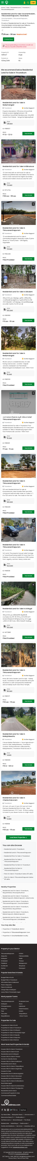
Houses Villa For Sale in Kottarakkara (12, 1081)
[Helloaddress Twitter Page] (5, 1110)
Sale (7, 7)
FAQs (27, 1158)
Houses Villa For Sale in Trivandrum (11, 1049)
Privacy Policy (12, 1158)
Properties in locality (15, 936)
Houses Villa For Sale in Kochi (10, 1052)
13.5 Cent (10, 310)
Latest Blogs (14, 1123)
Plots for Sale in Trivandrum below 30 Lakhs (18, 874)
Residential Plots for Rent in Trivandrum (17, 865)
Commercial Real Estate (8, 1095)
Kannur (3, 968)
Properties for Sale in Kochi (9, 1025)
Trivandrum (25, 7)
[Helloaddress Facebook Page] (2, 1110)
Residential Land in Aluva (8, 1064)
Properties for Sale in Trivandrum (11, 1028)
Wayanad (22, 966)
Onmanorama (29, 1114)
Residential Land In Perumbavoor (11, 1078)
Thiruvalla (4, 1013)
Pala (2, 1011)
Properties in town (16, 932)
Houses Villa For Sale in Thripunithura (12, 1066)
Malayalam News (17, 1114)
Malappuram (23, 963)
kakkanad (22, 1006)
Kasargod (22, 968)
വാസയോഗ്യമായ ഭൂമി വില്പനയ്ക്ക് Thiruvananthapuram (17, 418)
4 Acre (9, 755)
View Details (28, 133)
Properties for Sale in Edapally (10, 1035)
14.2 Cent (10, 566)
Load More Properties (17, 837)
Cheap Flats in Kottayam (8, 990)
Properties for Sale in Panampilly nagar (13, 1033)
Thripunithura (23, 1013)
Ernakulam (4, 961)
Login (33, 2)
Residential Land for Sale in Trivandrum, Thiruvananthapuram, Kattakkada (16, 918)
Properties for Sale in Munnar (10, 1040)
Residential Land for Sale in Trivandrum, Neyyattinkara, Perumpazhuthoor (16, 892)
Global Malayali (17, 1120)
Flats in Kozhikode (6, 987)
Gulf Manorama (6, 1120)
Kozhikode (4, 966)
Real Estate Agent (6, 1083)
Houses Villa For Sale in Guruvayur (11, 1076)
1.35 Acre (10, 124)
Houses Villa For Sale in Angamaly (11, 1069)
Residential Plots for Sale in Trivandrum (17, 856)
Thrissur (21, 961)
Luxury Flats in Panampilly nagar (10, 992)
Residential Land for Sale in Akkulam (18, 291)
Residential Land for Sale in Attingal (17, 608)
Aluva (20, 1004)
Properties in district (13, 929)
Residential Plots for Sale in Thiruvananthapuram (13, 860)
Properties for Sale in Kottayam (10, 1030)
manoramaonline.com (22, 1154)
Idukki (20, 958)
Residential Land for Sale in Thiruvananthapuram (14, 229)
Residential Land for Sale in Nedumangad (14, 103)
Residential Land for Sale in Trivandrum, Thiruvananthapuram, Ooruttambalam (16, 902)
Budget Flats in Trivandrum (9, 980)
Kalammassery (23, 1009)
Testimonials (24, 1123)
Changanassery (6, 1006)
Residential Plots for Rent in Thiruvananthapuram (13, 869)
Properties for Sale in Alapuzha (10, 1037)
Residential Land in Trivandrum (14, 849)
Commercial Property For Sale (10, 1093)
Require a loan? (22, 34)
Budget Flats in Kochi (7, 977)
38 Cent (9, 691)
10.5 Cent (10, 627)
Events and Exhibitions (8, 1126)
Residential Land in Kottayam (10, 1054)
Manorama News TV (7, 1117)
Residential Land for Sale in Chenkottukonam (14, 799)
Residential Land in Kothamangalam (12, 1073)
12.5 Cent (10, 502)
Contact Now (8, 39)
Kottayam (4, 958)
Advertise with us (29, 1126)
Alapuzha (4, 956)
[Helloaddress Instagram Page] (8, 1110)
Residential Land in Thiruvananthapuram (17, 853)
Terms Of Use (21, 1158)
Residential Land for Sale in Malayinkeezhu (14, 735)
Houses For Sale (6, 1071)
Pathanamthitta (23, 956)
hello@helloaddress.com (20, 1147)
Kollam (21, 953)
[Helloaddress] (6, 2)
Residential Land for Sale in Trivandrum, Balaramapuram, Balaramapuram (16, 913)
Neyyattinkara (5, 1016)
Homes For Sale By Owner (9, 1059)
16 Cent (9, 374)
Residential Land (16, 7)
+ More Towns (23, 1016)
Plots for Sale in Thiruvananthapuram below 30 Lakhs (18, 878)
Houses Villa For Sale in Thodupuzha (12, 1088)
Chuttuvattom (20, 1117)
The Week (27, 1120)
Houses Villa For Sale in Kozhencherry (12, 1086)
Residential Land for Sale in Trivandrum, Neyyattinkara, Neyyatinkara (16, 908)
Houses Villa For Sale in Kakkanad (11, 1061)
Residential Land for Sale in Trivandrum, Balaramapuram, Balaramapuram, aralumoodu (18, 897)
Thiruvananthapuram (7, 953)
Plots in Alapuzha (6, 985)
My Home (20, 1126)
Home (3, 7)
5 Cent (9, 819)
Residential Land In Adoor (9, 1091)
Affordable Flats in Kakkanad (10, 982)
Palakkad (4, 963)
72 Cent (9, 185)
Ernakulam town (24, 1001)
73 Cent (9, 249)
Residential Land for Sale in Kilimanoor (18, 166)
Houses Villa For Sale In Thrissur (10, 1056)
